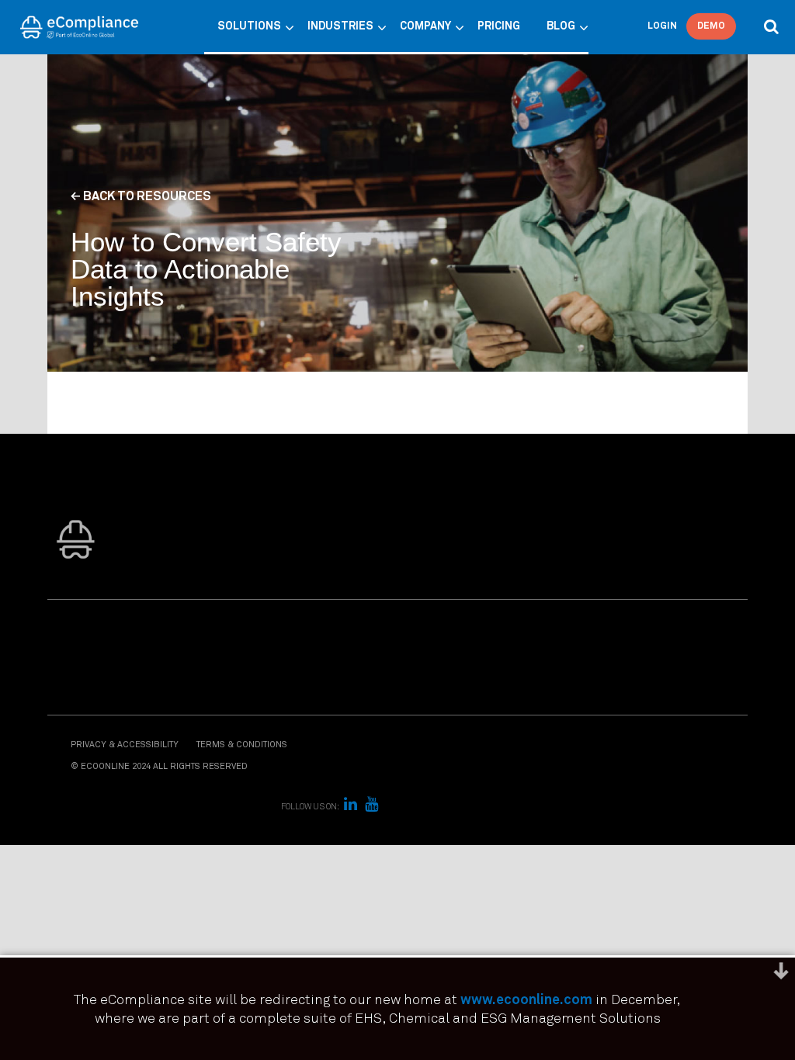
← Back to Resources (141, 196)
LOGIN (662, 26)
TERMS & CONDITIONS (241, 744)
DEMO (711, 26)
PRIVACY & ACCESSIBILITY (125, 744)
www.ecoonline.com (526, 1000)
